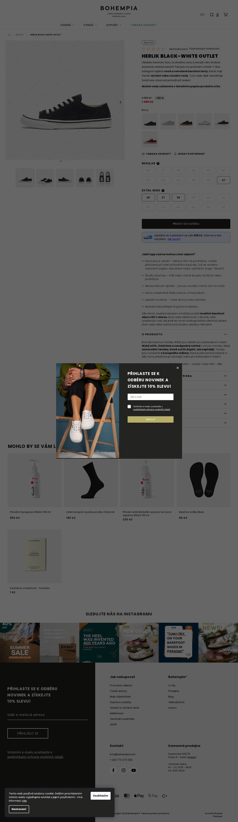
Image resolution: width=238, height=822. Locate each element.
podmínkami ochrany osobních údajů (151, 409)
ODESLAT (150, 419)
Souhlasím (100, 796)
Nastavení (19, 809)
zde (24, 801)
